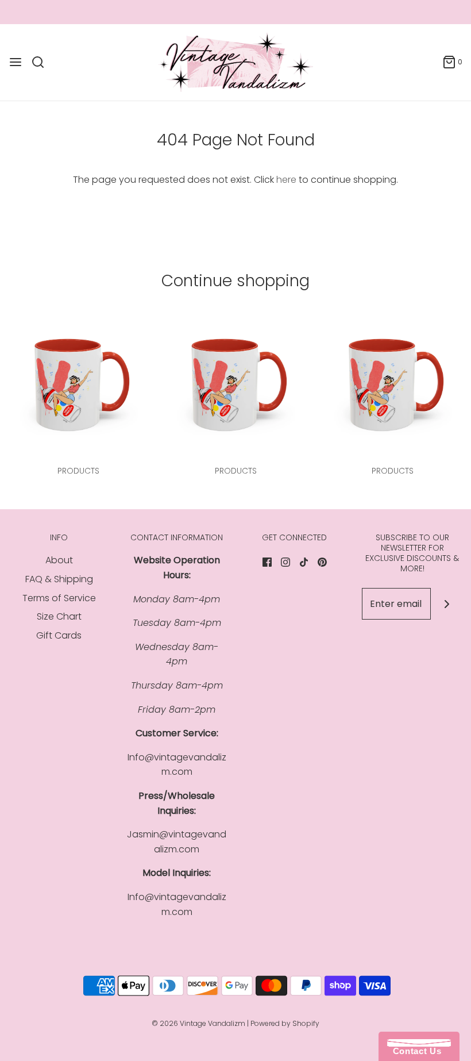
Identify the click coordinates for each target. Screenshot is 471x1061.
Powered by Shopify (284, 1023)
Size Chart (59, 616)
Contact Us (414, 1051)
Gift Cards (59, 635)
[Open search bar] (42, 62)
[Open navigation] (15, 62)
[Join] (446, 604)
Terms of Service (59, 598)
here (286, 179)
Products (78, 470)
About (59, 560)
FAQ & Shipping (59, 579)
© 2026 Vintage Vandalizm (198, 1023)
